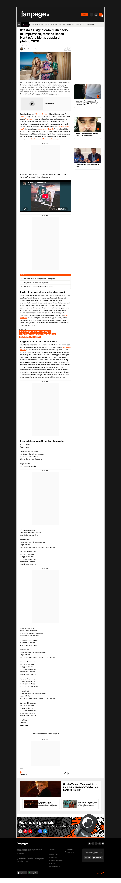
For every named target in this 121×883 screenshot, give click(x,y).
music (25, 24)
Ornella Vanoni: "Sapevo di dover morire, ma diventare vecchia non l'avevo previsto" (80, 787)
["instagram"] (25, 831)
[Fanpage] (23, 843)
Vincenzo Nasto (33, 49)
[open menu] (19, 24)
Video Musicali (91, 24)
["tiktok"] (20, 831)
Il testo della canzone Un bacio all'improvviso (38, 287)
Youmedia (52, 849)
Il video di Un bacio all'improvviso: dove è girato (39, 279)
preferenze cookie (54, 866)
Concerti (83, 24)
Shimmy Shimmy (42, 114)
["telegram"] (45, 831)
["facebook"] (40, 831)
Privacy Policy (53, 855)
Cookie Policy (53, 857)
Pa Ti (22, 116)
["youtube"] (30, 831)
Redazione (52, 863)
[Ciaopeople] (100, 873)
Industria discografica (58, 24)
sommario (24, 275)
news (21, 768)
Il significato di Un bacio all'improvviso (36, 283)
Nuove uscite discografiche (41, 24)
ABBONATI (85, 14)
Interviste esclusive (73, 24)
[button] (69, 49)
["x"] (35, 831)
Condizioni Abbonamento (56, 860)
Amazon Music (41, 139)
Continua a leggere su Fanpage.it (45, 733)
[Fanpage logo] (33, 14)
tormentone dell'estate (46, 129)
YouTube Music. (54, 139)
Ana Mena (28, 119)
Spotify (33, 139)
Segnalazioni (53, 852)
